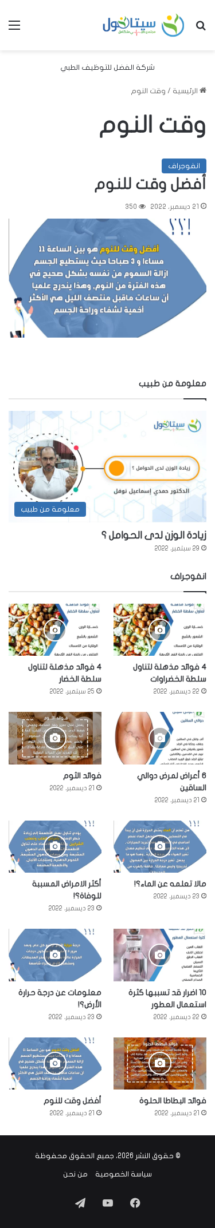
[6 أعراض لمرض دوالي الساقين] (160, 738)
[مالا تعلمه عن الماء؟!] (160, 847)
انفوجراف (184, 166)
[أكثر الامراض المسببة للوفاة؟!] (55, 847)
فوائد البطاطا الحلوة (172, 1100)
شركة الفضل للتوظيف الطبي (107, 68)
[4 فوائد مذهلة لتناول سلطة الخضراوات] (160, 630)
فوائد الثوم (82, 775)
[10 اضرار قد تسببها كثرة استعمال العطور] (160, 955)
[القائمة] (14, 29)
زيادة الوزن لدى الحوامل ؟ (153, 535)
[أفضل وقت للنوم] (107, 278)
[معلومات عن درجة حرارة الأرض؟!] (55, 955)
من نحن (75, 1174)
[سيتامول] (143, 25)
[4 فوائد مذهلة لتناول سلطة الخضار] (55, 630)
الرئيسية (186, 91)
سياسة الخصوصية (123, 1174)
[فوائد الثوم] (55, 738)
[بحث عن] (200, 29)
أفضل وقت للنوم (150, 184)
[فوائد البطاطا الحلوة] (160, 1063)
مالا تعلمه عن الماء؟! (170, 884)
